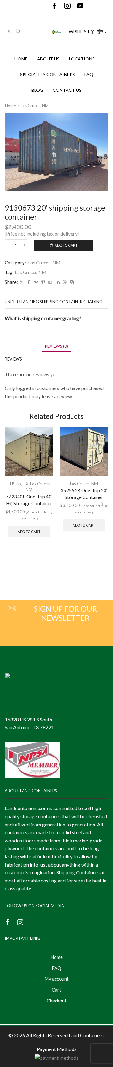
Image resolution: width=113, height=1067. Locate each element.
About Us (48, 58)
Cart (56, 989)
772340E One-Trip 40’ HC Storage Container (29, 500)
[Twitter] (21, 282)
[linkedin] (57, 282)
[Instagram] (67, 6)
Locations (82, 58)
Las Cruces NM (30, 272)
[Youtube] (80, 6)
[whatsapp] (64, 282)
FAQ (88, 74)
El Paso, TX (18, 483)
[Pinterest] (43, 282)
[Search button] (18, 31)
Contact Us (67, 90)
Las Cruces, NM (35, 105)
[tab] (56, 346)
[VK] (36, 282)
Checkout (57, 1000)
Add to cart (66, 245)
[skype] (71, 282)
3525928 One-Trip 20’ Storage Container (84, 493)
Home (21, 58)
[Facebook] (54, 6)
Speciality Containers (47, 74)
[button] (11, 504)
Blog (37, 90)
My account (56, 978)
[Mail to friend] (50, 282)
